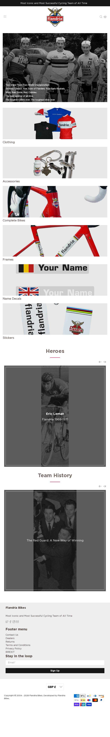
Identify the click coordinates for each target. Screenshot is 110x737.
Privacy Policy (13, 648)
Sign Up (55, 670)
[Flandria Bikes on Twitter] (7, 622)
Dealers (10, 638)
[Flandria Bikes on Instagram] (13, 622)
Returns (10, 641)
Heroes (55, 351)
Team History (55, 475)
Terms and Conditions (18, 645)
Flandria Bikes (36, 695)
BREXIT (10, 652)
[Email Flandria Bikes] (17, 622)
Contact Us (12, 635)
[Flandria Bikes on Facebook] (10, 622)
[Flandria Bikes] (55, 17)
